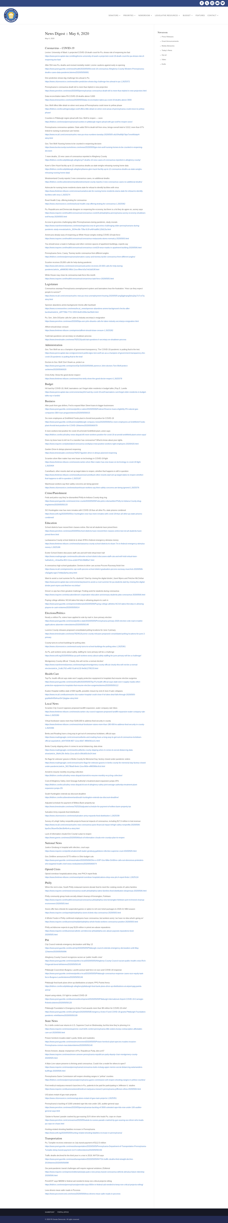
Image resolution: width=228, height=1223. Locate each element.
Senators (113, 15)
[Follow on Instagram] (212, 3)
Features (200, 15)
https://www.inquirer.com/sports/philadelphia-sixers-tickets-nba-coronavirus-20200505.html (83, 913)
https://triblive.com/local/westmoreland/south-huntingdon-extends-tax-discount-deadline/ (82, 797)
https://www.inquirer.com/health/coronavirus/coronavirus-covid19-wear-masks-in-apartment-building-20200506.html (93, 248)
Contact (211, 15)
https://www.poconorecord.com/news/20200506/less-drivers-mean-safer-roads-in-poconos (82, 1194)
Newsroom (144, 15)
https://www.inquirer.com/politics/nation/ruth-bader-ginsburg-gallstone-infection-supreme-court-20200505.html (91, 851)
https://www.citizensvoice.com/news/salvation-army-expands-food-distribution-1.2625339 (82, 816)
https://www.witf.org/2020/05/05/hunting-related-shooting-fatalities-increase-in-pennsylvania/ (83, 1133)
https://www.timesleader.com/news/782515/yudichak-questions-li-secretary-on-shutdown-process (85, 340)
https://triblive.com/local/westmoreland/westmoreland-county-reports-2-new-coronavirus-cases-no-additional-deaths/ (93, 182)
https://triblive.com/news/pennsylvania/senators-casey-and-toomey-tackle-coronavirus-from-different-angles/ (90, 257)
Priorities (128, 15)
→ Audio (163, 64)
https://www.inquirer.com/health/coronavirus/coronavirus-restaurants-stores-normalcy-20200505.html (87, 239)
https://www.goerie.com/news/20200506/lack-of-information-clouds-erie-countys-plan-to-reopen (85, 838)
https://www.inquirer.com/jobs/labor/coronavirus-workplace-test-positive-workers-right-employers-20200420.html (92, 444)
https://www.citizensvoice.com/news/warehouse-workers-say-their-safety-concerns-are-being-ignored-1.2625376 (92, 488)
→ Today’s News (166, 50)
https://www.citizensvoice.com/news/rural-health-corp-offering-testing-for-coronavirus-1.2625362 (85, 204)
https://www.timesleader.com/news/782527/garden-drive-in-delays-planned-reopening (81, 453)
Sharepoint (49, 1212)
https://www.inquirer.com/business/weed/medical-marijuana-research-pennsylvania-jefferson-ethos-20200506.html (93, 1089)
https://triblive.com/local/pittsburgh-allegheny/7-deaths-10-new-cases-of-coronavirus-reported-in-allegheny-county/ (92, 160)
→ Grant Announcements (169, 41)
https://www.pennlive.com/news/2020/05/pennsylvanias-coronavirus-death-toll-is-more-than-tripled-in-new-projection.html (96, 91)
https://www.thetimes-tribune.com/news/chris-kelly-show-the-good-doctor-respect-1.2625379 (83, 379)
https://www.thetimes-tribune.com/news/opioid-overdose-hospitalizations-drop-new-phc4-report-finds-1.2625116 (91, 877)
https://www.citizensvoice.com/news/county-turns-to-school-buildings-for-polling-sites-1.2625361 (85, 646)
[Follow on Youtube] (217, 3)
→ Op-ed (163, 55)
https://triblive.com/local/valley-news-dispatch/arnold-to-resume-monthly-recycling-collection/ (83, 775)
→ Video (163, 59)
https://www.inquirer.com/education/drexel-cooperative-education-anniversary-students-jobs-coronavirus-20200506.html (95, 595)
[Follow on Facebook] (202, 3)
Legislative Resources (166, 15)
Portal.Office (63, 1212)
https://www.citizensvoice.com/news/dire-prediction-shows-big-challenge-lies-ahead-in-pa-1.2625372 (87, 82)
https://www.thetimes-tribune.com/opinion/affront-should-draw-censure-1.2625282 (79, 330)
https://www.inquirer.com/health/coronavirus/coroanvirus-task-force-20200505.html (79, 279)
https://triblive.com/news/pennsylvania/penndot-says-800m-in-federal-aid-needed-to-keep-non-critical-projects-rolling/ (94, 1185)
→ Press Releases (166, 37)
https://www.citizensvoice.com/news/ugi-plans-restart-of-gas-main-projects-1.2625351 (81, 1098)
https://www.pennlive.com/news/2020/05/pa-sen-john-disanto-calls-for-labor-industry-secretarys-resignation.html (92, 321)
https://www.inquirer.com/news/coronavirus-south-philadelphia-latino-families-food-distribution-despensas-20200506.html (96, 891)
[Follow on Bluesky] (223, 3)
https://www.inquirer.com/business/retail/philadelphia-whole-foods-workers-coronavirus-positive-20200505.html (91, 922)
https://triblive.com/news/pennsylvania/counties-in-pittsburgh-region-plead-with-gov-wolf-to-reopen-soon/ (88, 122)
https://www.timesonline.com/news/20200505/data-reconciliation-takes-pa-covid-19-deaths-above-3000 (88, 100)
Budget (187, 15)
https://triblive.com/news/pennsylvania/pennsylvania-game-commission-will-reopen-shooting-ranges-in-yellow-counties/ (95, 1080)
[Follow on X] (207, 3)
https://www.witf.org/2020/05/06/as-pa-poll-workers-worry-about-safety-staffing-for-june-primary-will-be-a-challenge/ (93, 656)
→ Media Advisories (167, 46)
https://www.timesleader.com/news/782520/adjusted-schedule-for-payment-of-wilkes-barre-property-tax (88, 807)
